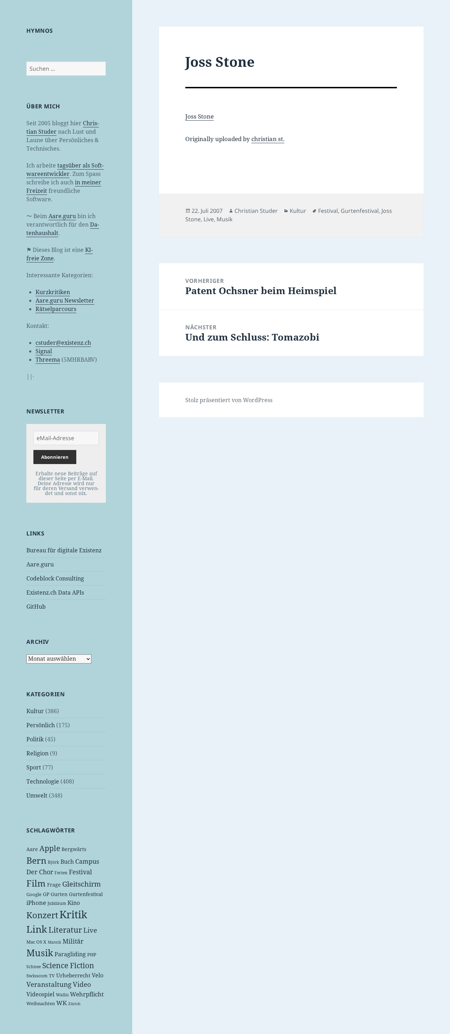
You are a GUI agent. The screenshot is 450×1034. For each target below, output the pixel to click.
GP (46, 894)
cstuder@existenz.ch (63, 343)
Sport (33, 767)
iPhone (36, 903)
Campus (87, 861)
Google (33, 894)
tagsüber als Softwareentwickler (65, 169)
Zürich (74, 1003)
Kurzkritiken (53, 292)
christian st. (267, 139)
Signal (44, 351)
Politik (35, 739)
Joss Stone (199, 116)
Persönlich (40, 725)
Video (82, 984)
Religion (37, 753)
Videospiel (40, 994)
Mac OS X (36, 942)
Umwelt (36, 795)
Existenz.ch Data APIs (55, 592)
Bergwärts (74, 849)
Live (90, 930)
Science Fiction (68, 965)
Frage (54, 884)
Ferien (61, 872)
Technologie (42, 781)
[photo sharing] (291, 87)
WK (61, 1003)
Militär (73, 941)
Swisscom (36, 975)
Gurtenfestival (86, 894)
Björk (53, 862)
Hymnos (39, 30)
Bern (36, 860)
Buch (67, 861)
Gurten (59, 894)
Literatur (65, 929)
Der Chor (39, 872)
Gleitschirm (81, 884)
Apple (49, 848)
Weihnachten (40, 1003)
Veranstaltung (48, 984)
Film (36, 883)
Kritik (73, 914)
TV (52, 975)
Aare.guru (62, 216)
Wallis (62, 995)
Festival (80, 872)
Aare (32, 849)
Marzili (54, 942)
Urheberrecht (73, 975)
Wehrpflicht (87, 994)
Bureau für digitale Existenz (64, 550)
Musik (39, 952)
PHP (91, 954)
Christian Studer (256, 211)
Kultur (35, 711)
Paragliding (70, 954)
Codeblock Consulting (55, 578)
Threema (48, 359)
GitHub (36, 606)
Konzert (42, 915)
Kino (74, 903)
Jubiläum (56, 903)
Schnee (33, 966)
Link (36, 929)
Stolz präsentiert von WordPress (228, 400)
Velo (97, 975)
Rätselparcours (56, 309)
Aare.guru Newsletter (65, 300)
